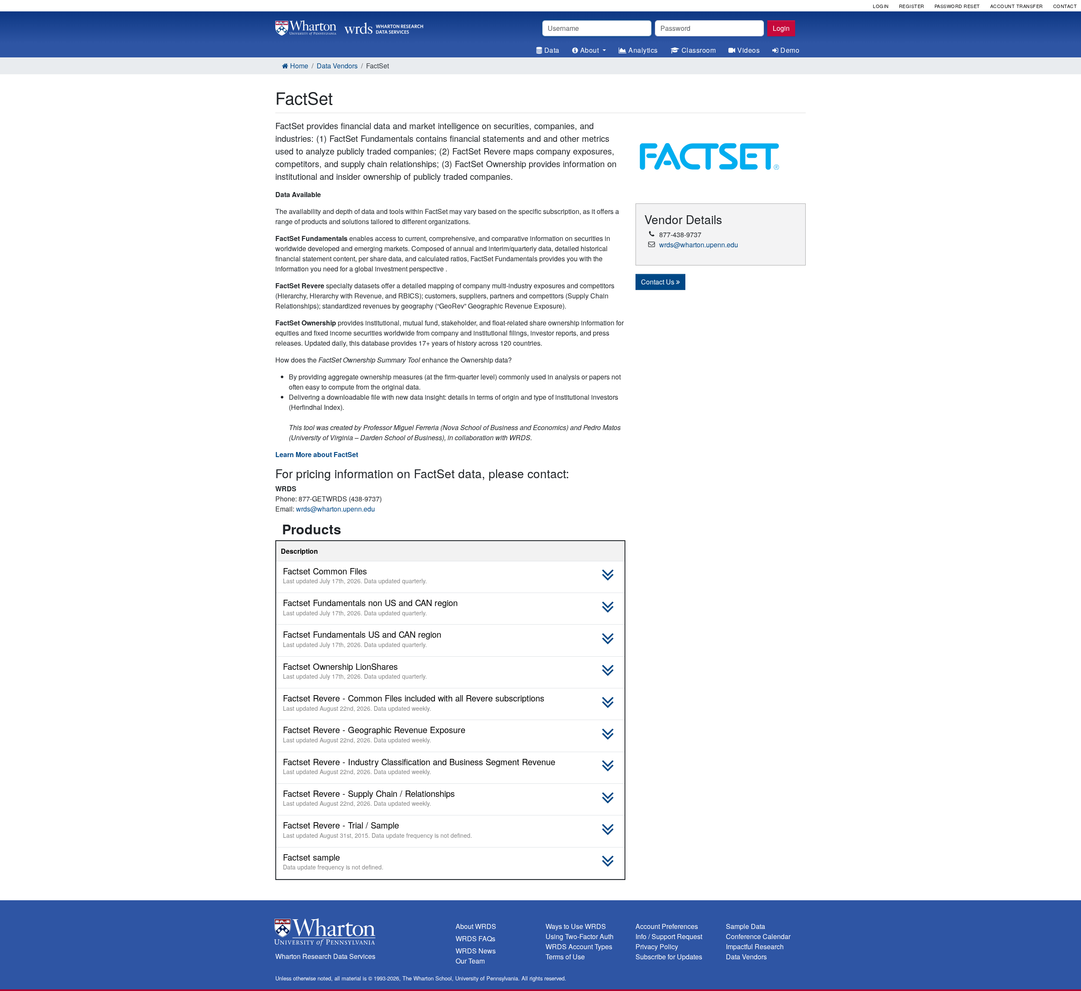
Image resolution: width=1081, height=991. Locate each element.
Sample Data (745, 926)
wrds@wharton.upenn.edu (335, 509)
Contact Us (658, 282)
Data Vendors (337, 65)
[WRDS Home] (349, 27)
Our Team (470, 961)
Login (781, 28)
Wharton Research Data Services (325, 956)
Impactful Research (755, 946)
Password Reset (957, 6)
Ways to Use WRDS (576, 926)
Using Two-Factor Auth (580, 936)
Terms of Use (565, 956)
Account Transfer (1016, 6)
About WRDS (476, 926)
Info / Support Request (669, 936)
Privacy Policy (657, 946)
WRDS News (476, 951)
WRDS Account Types (579, 946)
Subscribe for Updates (669, 956)
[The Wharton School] (360, 934)
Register (911, 6)
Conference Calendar (758, 936)
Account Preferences (667, 926)
